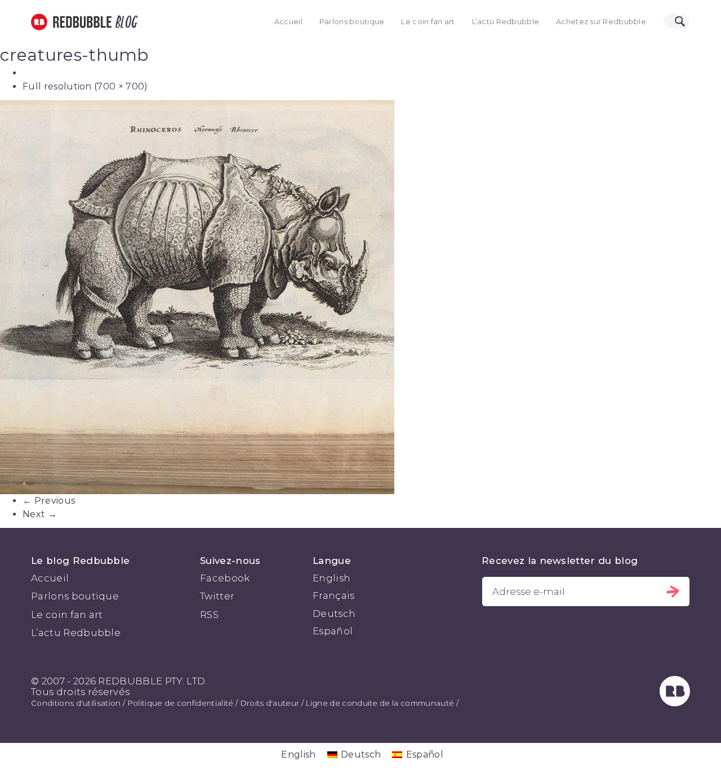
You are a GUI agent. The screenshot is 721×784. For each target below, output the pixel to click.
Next (40, 514)
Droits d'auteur (270, 702)
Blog (124, 22)
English (331, 578)
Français (334, 595)
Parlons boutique (352, 21)
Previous (49, 500)
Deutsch (334, 613)
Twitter (217, 596)
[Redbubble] (675, 703)
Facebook (225, 578)
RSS (209, 614)
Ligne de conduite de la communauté (379, 702)
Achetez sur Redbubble (601, 21)
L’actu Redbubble (506, 21)
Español (333, 631)
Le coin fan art (428, 21)
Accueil (288, 21)
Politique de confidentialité (180, 702)
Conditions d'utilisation (76, 702)
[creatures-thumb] (360, 297)
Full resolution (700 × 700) (85, 86)
